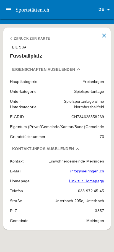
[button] (105, 9)
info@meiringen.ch (87, 171)
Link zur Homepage (86, 181)
